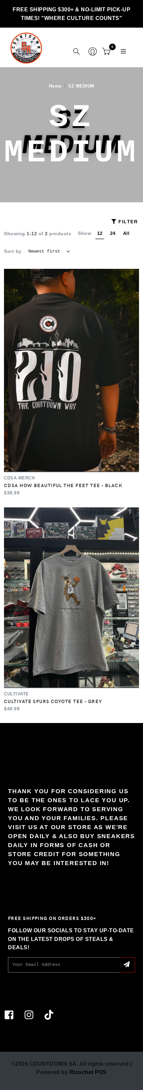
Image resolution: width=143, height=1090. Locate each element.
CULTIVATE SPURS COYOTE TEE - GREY (53, 701)
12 (100, 233)
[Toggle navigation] (123, 51)
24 (113, 233)
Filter (127, 221)
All (126, 233)
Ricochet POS (88, 1072)
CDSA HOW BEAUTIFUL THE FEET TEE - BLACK (63, 485)
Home (55, 86)
